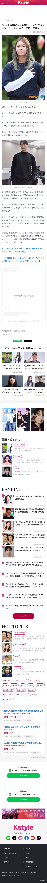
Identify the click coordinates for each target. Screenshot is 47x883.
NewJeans (31, 690)
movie (28, 849)
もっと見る (23, 616)
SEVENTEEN (20, 690)
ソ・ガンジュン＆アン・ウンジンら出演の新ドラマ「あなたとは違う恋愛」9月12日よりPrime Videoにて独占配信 (24, 596)
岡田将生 (34, 695)
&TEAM (31, 685)
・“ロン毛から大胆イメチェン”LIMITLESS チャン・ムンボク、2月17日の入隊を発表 (23, 250)
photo (28, 858)
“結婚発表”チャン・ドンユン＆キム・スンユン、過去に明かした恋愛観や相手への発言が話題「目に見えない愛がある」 (24, 563)
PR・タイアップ (31, 866)
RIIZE (22, 685)
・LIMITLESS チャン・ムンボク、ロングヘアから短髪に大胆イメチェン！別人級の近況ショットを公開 (23, 259)
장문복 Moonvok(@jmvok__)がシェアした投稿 (24, 321)
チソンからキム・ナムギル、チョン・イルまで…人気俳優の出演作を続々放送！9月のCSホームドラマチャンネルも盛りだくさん (24, 585)
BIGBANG (18, 695)
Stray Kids (14, 685)
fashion (29, 853)
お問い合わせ (25, 872)
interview (30, 862)
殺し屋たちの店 (7, 699)
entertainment (10, 853)
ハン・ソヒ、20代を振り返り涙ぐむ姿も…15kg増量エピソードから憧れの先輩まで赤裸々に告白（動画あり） (30, 523)
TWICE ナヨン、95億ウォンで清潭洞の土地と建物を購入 (29, 497)
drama (6, 862)
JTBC (23, 680)
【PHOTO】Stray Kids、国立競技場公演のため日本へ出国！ (24, 607)
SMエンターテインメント (10, 680)
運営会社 (4, 872)
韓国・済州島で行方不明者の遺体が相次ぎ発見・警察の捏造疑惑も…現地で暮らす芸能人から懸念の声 (30, 510)
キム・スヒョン (34, 680)
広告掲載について (14, 872)
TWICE (5, 685)
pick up (7, 849)
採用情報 (4, 876)
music (6, 858)
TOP (3, 21)
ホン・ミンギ (7, 695)
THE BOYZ (40, 685)
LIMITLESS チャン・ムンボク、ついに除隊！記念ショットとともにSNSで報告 (12, 367)
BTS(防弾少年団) (8, 690)
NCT (26, 695)
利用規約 (33, 872)
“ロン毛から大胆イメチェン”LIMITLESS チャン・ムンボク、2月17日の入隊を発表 (11, 391)
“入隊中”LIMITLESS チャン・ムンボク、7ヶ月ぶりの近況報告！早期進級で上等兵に (34, 367)
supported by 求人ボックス (38, 757)
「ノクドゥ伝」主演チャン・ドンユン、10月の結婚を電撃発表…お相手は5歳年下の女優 (30, 549)
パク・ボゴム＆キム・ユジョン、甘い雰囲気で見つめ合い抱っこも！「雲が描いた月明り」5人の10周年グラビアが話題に (30, 536)
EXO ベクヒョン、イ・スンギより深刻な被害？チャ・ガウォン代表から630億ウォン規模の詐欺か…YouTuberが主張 (24, 574)
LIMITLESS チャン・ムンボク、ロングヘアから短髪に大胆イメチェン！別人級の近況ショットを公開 (34, 391)
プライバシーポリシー (15, 876)
